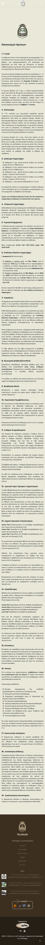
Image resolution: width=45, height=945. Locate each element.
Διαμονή (22, 857)
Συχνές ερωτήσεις (22, 853)
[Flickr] (21, 931)
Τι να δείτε (22, 845)
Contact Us (22, 865)
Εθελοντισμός (22, 861)
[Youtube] (24, 931)
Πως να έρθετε (23, 849)
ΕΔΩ (19, 189)
